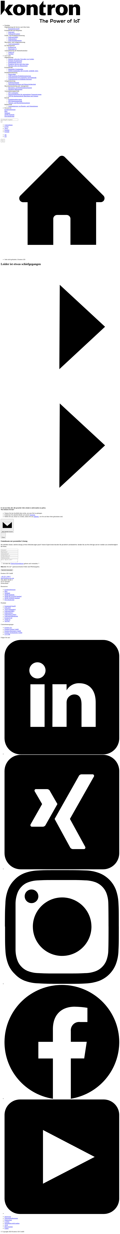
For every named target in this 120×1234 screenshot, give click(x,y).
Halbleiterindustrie (13, 82)
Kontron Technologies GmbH (13, 632)
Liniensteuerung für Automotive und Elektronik (22, 77)
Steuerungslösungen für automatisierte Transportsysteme (24, 94)
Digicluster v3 (12, 49)
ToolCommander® (13, 44)
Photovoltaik (12, 74)
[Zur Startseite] (61, 258)
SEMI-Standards (9, 594)
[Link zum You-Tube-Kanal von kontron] (61, 1213)
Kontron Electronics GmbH (12, 631)
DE (5, 135)
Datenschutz (8, 1220)
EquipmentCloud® (14, 29)
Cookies (6, 1221)
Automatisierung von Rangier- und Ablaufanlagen (23, 106)
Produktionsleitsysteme (15, 99)
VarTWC (11, 54)
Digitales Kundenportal (15, 61)
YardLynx (11, 52)
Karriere (6, 130)
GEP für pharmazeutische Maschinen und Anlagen (23, 96)
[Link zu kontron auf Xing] (61, 869)
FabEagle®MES (13, 37)
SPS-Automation (13, 93)
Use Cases (7, 56)
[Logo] (60, 22)
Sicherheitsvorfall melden (12, 1223)
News (6, 128)
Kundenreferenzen (9, 589)
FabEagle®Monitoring (15, 40)
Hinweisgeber (8, 1227)
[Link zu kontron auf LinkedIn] (61, 754)
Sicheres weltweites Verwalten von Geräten (21, 59)
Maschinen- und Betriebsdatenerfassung (20, 88)
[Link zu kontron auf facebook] (61, 1098)
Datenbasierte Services (15, 62)
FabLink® (11, 32)
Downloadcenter (9, 600)
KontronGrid (12, 47)
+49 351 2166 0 (5, 576)
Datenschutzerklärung (17, 563)
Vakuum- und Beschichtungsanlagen (19, 103)
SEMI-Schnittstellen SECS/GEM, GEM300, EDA (23, 71)
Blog (5, 591)
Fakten (6, 1228)
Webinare (7, 593)
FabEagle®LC (12, 39)
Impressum (7, 1216)
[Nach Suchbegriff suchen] (1, 122)
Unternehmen (8, 125)
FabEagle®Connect (14, 34)
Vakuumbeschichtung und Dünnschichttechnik (22, 84)
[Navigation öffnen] (4, 140)
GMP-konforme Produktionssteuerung (19, 76)
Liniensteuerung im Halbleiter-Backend (20, 79)
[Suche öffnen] (2, 140)
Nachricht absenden (7, 570)
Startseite (32, 515)
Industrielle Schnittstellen (15, 69)
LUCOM (7, 634)
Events (6, 126)
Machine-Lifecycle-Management (18, 66)
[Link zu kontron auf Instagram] (61, 983)
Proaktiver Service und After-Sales (18, 64)
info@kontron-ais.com (7, 578)
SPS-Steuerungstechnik (15, 101)
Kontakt (6, 131)
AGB (6, 1225)
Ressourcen (7, 108)
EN (5, 136)
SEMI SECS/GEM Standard (12, 596)
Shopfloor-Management (15, 89)
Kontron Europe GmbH (11, 629)
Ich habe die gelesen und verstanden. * (21, 563)
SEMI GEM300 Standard (12, 598)
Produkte (7, 25)
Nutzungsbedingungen (11, 1218)
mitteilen (36, 516)
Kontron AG (8, 627)
